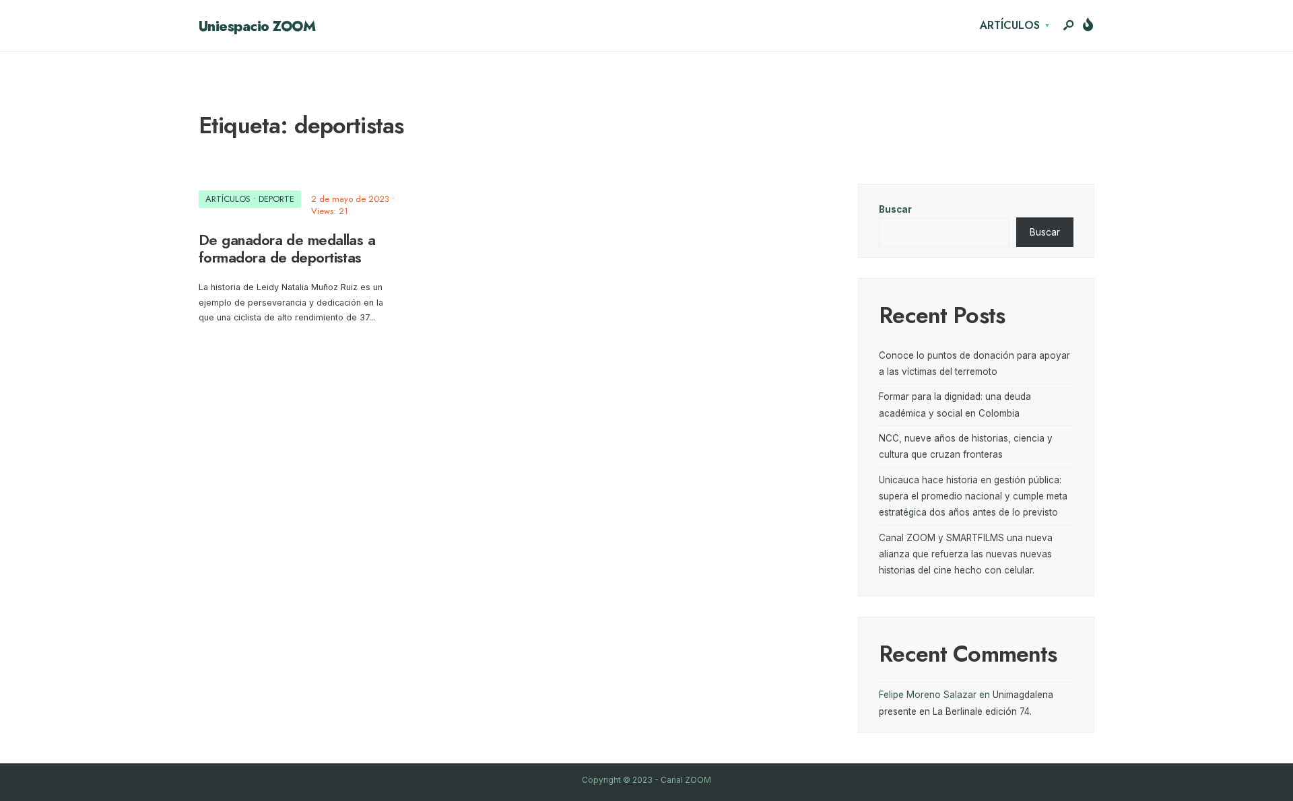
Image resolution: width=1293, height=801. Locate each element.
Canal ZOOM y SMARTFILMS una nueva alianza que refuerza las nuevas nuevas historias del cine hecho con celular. (966, 554)
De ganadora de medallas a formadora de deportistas (287, 248)
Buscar (895, 209)
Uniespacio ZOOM (257, 26)
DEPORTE (276, 199)
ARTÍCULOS (1010, 25)
